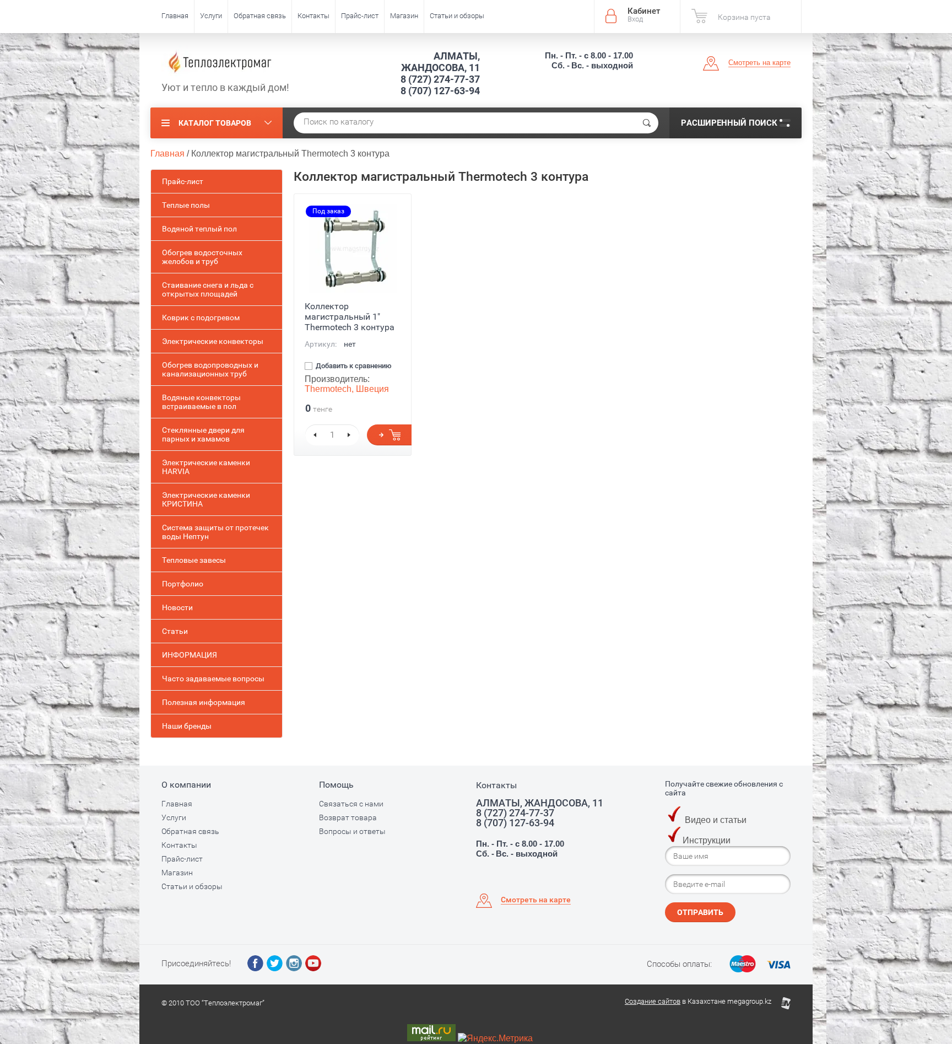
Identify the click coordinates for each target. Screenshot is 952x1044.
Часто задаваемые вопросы (213, 678)
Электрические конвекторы (212, 341)
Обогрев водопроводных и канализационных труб (210, 369)
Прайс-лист (359, 16)
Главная (174, 16)
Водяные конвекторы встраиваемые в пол (201, 402)
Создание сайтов (652, 1001)
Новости (177, 607)
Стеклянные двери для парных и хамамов (203, 434)
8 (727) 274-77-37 (440, 79)
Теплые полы (186, 205)
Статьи (175, 631)
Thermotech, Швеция (347, 389)
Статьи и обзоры (457, 16)
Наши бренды (187, 726)
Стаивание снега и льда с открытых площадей (207, 289)
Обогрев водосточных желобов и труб (202, 257)
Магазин (404, 16)
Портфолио (182, 583)
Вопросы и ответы (352, 831)
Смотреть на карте (759, 62)
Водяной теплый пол (199, 228)
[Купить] (389, 434)
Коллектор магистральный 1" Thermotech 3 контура (349, 316)
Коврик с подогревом (201, 317)
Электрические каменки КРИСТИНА (206, 499)
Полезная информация (203, 702)
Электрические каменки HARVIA (206, 467)
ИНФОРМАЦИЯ (189, 654)
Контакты (313, 16)
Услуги (211, 16)
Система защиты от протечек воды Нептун (215, 532)
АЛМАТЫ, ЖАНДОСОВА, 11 (440, 61)
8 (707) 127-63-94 (440, 90)
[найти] (646, 122)
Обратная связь (260, 16)
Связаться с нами (351, 803)
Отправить (700, 912)
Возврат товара (348, 817)
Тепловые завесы (194, 560)
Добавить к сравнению (353, 366)
